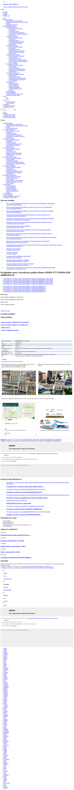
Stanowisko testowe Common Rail (14, 20)
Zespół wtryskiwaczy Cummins (16, 74)
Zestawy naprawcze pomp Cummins (17, 78)
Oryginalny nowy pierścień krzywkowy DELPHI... (18, 219)
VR (7, 97)
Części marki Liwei (10, 91)
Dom (4, 18)
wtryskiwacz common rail (20, 567)
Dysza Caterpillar (13, 57)
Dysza (35, 567)
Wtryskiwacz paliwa (42, 567)
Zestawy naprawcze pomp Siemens (17, 69)
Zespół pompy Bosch (14, 31)
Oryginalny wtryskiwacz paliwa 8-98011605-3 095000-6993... (24, 509)
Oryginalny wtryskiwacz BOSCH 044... (15, 223)
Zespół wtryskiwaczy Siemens (16, 65)
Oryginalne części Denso (12, 36)
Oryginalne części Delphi (12, 45)
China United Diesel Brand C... (13, 235)
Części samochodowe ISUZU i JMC (14, 94)
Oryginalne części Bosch (12, 27)
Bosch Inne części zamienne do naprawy (18, 33)
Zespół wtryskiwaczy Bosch (15, 28)
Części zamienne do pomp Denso (16, 41)
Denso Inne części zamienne (15, 43)
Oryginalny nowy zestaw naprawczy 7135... (16, 268)
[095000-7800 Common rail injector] (16, 500)
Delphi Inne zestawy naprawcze (16, 52)
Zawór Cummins (13, 80)
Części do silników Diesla (9, 26)
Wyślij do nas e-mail (5, 310)
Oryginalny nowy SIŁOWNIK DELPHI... (16, 216)
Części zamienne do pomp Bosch (16, 32)
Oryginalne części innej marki (13, 95)
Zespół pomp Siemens (14, 67)
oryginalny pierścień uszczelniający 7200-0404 (17, 261)
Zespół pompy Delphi (14, 49)
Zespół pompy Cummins (15, 77)
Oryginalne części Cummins (12, 73)
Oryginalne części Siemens (9, 166)
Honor (7, 99)
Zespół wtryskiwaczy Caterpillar (16, 56)
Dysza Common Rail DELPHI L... (14, 204)
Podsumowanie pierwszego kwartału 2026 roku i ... (16, 535)
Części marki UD (10, 82)
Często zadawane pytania (9, 105)
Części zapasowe (10, 103)
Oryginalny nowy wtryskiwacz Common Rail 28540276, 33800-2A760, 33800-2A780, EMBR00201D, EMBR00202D (33, 439)
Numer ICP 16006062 (31, 566)
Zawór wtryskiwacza (14, 86)
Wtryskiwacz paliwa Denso (7, 567)
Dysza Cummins (13, 75)
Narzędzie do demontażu (12, 24)
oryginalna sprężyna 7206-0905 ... (14, 257)
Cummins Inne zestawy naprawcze (17, 79)
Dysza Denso (12, 39)
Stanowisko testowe (8, 19)
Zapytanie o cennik (5, 565)
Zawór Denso (12, 44)
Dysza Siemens (12, 66)
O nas (4, 96)
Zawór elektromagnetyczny (15, 88)
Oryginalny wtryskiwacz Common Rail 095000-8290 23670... (24, 492)
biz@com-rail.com (7, 526)
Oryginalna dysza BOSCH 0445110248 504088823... (16, 557)
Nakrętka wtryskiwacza (14, 87)
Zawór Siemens (12, 71)
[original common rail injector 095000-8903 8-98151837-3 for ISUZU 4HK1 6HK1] (28, 511)
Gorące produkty (40, 566)
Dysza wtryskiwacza (14, 84)
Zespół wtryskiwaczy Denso (15, 37)
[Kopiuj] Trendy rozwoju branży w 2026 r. (13, 546)
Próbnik (8, 23)
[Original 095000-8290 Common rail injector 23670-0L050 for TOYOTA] (25, 489)
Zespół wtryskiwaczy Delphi (15, 47)
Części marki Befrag (11, 92)
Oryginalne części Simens (12, 64)
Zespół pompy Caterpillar (15, 58)
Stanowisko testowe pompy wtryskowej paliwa (17, 22)
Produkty (5, 113)
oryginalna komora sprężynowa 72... (14, 246)
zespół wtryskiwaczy (14, 83)
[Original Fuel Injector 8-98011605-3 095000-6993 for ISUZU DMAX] (25, 506)
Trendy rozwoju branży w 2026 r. (10, 552)
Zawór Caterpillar (13, 62)
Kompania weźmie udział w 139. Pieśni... (13, 540)
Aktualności (6, 104)
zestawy (11, 90)
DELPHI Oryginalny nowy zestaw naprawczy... (17, 242)
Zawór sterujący (29, 567)
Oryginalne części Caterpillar (13, 54)
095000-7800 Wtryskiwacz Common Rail (18, 503)
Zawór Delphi (12, 53)
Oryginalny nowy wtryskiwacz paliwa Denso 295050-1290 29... (25, 486)
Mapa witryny (48, 566)
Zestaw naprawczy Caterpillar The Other (18, 61)
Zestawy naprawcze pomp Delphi (17, 50)
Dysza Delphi (12, 48)
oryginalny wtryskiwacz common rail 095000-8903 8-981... (23, 514)
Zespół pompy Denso (14, 40)
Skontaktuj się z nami (8, 107)
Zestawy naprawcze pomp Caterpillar (17, 60)
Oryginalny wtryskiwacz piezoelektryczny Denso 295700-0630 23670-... (27, 498)
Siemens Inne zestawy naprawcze (17, 70)
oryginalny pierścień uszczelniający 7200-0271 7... (17, 265)
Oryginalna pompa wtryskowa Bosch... (15, 227)
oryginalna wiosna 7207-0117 (13, 250)
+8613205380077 (7, 590)
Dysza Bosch (12, 30)
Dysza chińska (50, 567)
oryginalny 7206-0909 (11, 253)
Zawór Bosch (12, 35)
